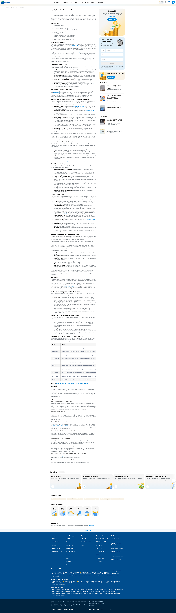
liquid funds (66, 286)
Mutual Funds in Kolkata (58, 582)
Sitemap (71, 609)
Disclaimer (66, 609)
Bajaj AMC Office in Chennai (72, 591)
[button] (52, 480)
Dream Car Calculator (72, 573)
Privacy (53, 609)
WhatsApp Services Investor (116, 552)
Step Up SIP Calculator (118, 571)
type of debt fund (90, 110)
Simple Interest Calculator (58, 575)
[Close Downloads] (103, 2)
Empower (69, 565)
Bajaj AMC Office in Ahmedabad (115, 589)
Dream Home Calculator (85, 573)
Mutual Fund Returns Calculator (112, 575)
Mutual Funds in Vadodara (112, 582)
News (82, 545)
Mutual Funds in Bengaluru (97, 581)
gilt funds (64, 60)
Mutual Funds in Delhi (83, 581)
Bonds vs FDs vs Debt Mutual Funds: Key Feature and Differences (72, 383)
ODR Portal (99, 561)
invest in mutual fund (74, 123)
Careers (54, 545)
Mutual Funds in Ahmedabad (113, 581)
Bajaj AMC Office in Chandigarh (74, 593)
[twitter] (111, 609)
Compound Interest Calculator (80, 571)
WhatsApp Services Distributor (116, 544)
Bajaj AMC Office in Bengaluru (110, 591)
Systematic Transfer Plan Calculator (100, 572)
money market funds (64, 213)
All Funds (68, 538)
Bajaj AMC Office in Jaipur (58, 591)
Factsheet (99, 548)
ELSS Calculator (96, 573)
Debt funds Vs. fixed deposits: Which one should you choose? (71, 161)
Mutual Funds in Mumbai (70, 581)
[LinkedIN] (90, 609)
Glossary (83, 538)
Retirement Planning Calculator (59, 572)
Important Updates (116, 559)
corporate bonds (65, 456)
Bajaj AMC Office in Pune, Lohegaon (83, 589)
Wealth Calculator (85, 572)
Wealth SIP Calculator (74, 572)
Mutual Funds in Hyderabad (58, 584)
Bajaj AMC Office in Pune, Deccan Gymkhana (62, 589)
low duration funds (73, 60)
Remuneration (100, 551)
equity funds (80, 52)
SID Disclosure (100, 555)
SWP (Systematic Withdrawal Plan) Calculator (100, 571)
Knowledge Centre (86, 541)
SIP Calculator (55, 571)
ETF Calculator (55, 576)
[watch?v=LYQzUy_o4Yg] (112, 28)
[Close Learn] (78, 2)
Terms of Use (59, 609)
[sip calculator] (52, 486)
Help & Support (56, 548)
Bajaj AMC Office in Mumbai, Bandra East (91, 591)
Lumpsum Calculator (66, 571)
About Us (54, 538)
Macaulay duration (91, 219)
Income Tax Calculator (84, 575)
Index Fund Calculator (71, 575)
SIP (67, 541)
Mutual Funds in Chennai (85, 582)
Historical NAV (100, 558)
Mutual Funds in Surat (98, 582)
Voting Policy (99, 545)
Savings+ (68, 561)
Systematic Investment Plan (83, 135)
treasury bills (75, 45)
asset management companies (60, 425)
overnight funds (73, 286)
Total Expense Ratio (101, 541)
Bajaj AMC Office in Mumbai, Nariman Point (110, 593)
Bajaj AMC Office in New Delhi (91, 593)
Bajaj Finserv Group (57, 551)
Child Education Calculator (58, 573)
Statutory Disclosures (102, 538)
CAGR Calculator (116, 573)
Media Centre (55, 541)
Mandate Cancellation (117, 556)
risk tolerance (56, 92)
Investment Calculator (97, 575)
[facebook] (103, 609)
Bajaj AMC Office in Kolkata (58, 593)
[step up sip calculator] (84, 486)
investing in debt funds (78, 106)
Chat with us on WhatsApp (115, 539)
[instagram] (107, 609)
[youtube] (98, 609)
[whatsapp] (94, 609)
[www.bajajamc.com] (6, 2)
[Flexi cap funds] (161, 2)
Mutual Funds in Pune (57, 581)
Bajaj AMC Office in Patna (100, 589)
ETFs (67, 558)
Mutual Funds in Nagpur (71, 582)
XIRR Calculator (106, 573)
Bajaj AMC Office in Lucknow (58, 595)
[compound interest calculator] (147, 486)
